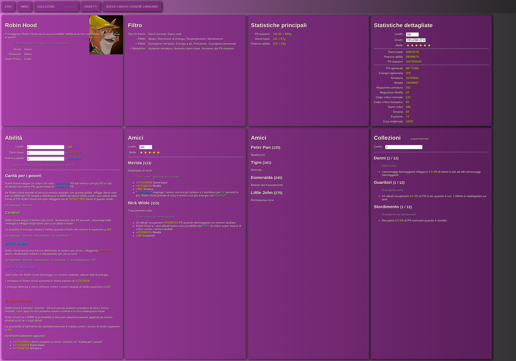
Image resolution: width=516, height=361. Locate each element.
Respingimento (196, 38)
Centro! (220, 195)
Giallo (28, 59)
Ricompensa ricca (262, 200)
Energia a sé (184, 43)
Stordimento (215, 38)
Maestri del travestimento (267, 185)
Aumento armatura (160, 48)
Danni (28, 49)
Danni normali (157, 34)
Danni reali (174, 34)
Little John (262, 192)
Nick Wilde (139, 203)
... (6, 293)
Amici (136, 138)
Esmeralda (262, 177)
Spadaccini (258, 154)
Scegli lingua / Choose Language (132, 6)
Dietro (28, 54)
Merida (135, 162)
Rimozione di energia (171, 38)
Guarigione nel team (161, 43)
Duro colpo (144, 192)
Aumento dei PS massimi (218, 48)
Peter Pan (261, 147)
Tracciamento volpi (140, 210)
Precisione (200, 43)
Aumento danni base (187, 48)
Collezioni (387, 138)
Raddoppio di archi (140, 170)
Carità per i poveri (90, 341)
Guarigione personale (222, 43)
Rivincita (256, 170)
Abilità (13, 138)
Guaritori (383, 182)
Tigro (256, 162)
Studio (152, 38)
